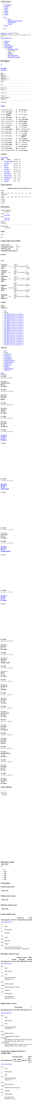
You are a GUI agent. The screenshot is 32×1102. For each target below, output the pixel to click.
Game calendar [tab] (8, 46)
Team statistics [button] (8, 47)
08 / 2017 (14, 339)
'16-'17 (16, 265)
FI (5, 28)
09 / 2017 (14, 341)
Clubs (6, 9)
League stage (8, 38)
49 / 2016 (14, 330)
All (5, 311)
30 (5, 875)
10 (5, 872)
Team (2, 38)
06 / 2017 (14, 338)
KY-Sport (6, 169)
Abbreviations (12, 22)
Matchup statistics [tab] (13, 55)
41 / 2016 (14, 319)
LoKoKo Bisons (8, 161)
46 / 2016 (14, 325)
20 (5, 874)
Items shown (4, 864)
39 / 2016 (14, 315)
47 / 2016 (14, 327)
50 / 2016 (14, 331)
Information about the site (15, 21)
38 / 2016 (14, 314)
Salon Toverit (8, 175)
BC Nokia (7, 171)
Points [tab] (9, 52)
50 (5, 879)
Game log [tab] (7, 44)
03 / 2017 (14, 335)
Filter (2, 305)
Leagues (6, 6)
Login (6, 25)
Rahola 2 (6, 181)
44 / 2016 (14, 322)
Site (5, 17)
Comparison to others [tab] (14, 57)
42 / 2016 (14, 320)
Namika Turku (8, 177)
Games (6, 8)
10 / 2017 (14, 343)
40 (5, 877)
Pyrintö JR (7, 179)
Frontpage (3, 33)
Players (6, 13)
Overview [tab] (7, 41)
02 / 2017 (14, 333)
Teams (6, 11)
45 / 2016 (14, 323)
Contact (10, 24)
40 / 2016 (14, 317)
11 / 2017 (13, 344)
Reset (2, 373)
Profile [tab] (6, 42)
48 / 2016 (14, 328)
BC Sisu (6, 167)
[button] (16, 437)
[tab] (16, 384)
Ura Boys (6, 163)
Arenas (6, 14)
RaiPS (6, 165)
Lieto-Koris (7, 173)
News (9, 19)
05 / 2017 (14, 336)
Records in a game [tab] (13, 49)
